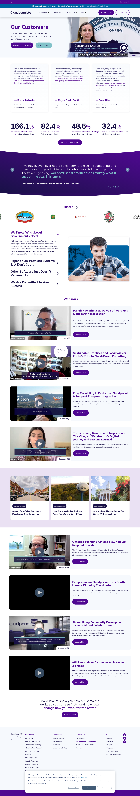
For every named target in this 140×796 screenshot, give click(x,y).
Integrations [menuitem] (110, 746)
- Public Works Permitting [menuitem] (34, 746)
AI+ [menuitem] (107, 733)
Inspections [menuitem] (29, 769)
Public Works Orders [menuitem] (32, 766)
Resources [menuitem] (57, 733)
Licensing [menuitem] (28, 753)
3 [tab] (113, 185)
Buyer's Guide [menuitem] (57, 739)
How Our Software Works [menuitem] (85, 743)
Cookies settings (73, 788)
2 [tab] (111, 185)
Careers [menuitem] (79, 746)
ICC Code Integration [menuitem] (113, 753)
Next (128, 170)
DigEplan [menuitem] (109, 743)
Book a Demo (106, 12)
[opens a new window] (124, 733)
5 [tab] (118, 185)
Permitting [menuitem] (29, 736)
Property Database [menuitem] (32, 762)
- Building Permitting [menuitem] (32, 739)
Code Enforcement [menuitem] (31, 759)
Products (43, 12)
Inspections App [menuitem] (112, 749)
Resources (57, 12)
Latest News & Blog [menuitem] (60, 746)
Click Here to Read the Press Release (95, 6)
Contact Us (122, 12)
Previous (12, 170)
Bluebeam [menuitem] (109, 739)
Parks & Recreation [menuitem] (32, 749)
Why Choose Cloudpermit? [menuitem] (86, 739)
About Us (71, 12)
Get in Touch (44, 45)
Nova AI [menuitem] (109, 736)
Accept (89, 788)
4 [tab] (116, 185)
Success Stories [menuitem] (58, 736)
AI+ (82, 12)
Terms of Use (16, 738)
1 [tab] (108, 185)
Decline (104, 788)
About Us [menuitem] (80, 733)
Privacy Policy (84, 777)
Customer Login (125, 2)
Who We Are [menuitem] (81, 736)
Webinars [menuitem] (56, 743)
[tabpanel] (70, 175)
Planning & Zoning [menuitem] (31, 756)
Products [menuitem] (29, 733)
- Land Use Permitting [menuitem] (33, 743)
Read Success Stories (70, 142)
